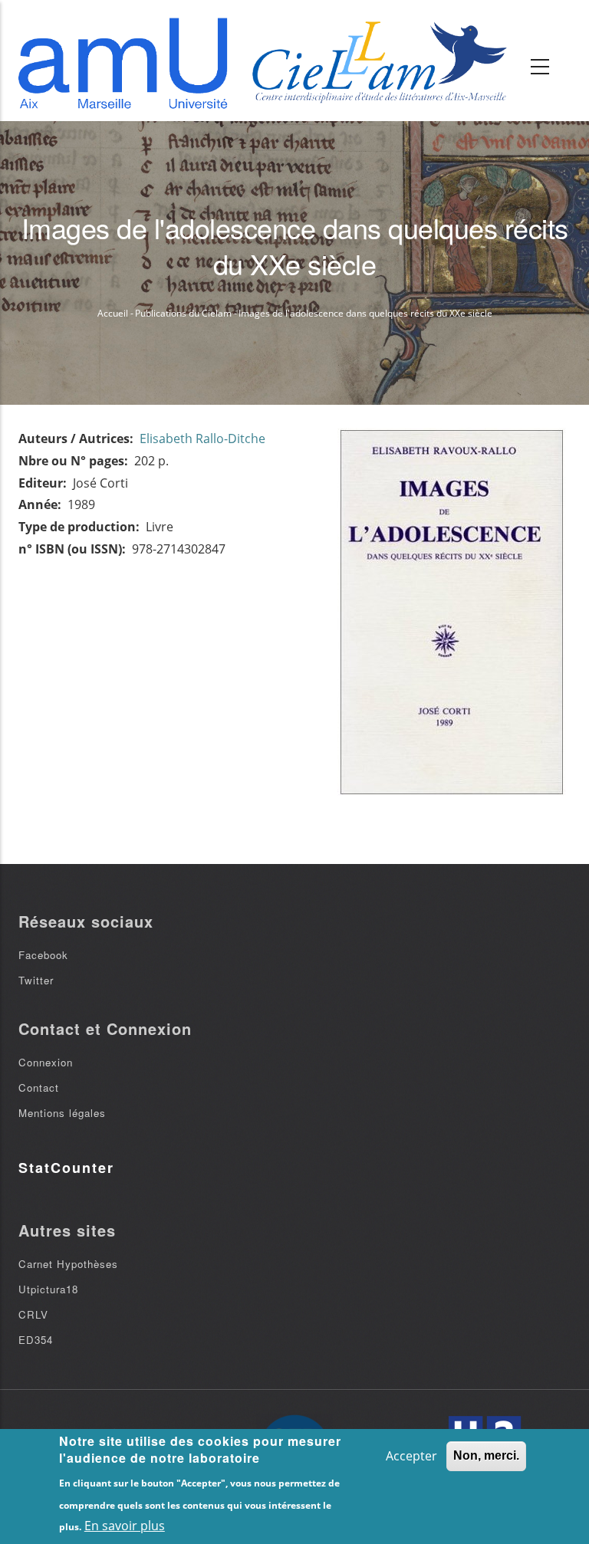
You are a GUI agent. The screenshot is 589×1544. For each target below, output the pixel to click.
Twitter (36, 980)
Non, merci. (486, 1455)
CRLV (33, 1314)
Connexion (45, 1062)
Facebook (43, 955)
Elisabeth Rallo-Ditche (202, 438)
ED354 (35, 1339)
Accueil (112, 313)
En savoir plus (124, 1525)
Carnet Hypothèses (68, 1264)
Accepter (411, 1455)
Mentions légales (62, 1112)
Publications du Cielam (183, 313)
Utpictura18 (48, 1289)
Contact (38, 1087)
